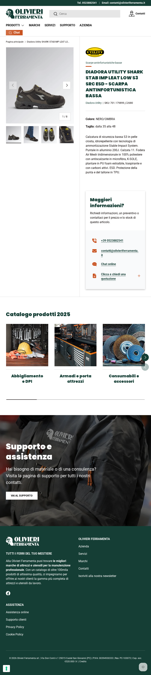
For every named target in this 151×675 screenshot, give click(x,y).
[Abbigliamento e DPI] (27, 345)
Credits (82, 661)
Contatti (140, 13)
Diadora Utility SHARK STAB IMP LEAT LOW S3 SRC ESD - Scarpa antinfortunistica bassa (49, 42)
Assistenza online (17, 612)
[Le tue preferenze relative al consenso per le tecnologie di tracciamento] (6, 668)
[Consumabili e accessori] (124, 345)
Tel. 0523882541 (87, 2)
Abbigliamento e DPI (27, 378)
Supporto (67, 25)
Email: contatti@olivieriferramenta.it (123, 2)
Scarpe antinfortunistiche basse (104, 62)
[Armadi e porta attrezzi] (76, 345)
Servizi (50, 25)
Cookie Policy (14, 634)
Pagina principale (14, 42)
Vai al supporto (22, 495)
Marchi (34, 25)
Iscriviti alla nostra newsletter (97, 576)
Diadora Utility (94, 102)
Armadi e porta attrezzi (75, 378)
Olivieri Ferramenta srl (28, 658)
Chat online (108, 264)
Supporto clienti (16, 619)
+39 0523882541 (112, 240)
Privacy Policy (15, 627)
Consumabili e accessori (124, 378)
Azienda (86, 25)
